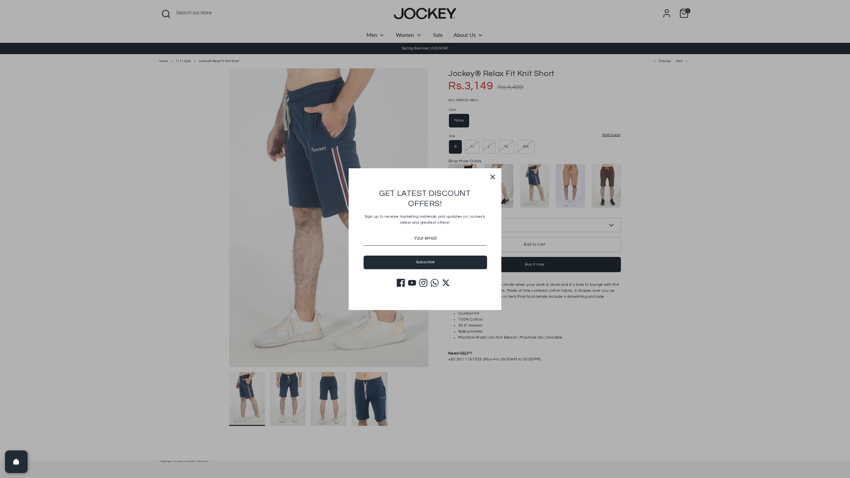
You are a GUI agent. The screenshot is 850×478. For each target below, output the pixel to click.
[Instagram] (423, 283)
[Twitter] (446, 283)
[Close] (492, 177)
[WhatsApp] (435, 283)
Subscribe (425, 262)
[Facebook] (401, 283)
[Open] (16, 461)
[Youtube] (412, 283)
